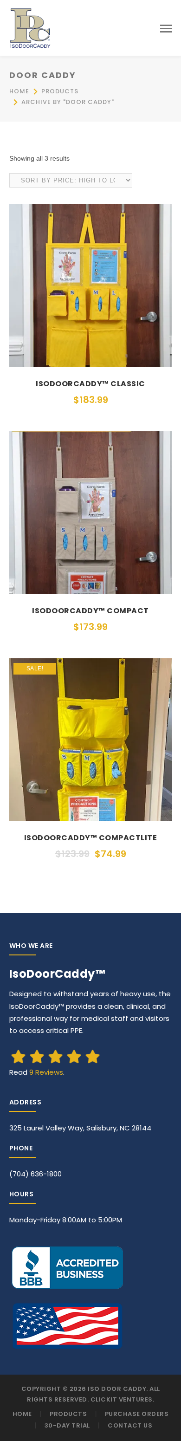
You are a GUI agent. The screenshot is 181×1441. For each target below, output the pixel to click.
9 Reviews (46, 1072)
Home (19, 91)
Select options (90, 359)
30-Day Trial (67, 1425)
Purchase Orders (137, 1413)
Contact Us (130, 1425)
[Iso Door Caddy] (30, 27)
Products (59, 91)
